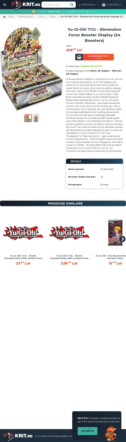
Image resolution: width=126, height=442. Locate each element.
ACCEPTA (87, 431)
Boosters (54, 16)
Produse (11, 16)
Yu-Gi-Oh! (43, 16)
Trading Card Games (27, 16)
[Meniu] (4, 4)
